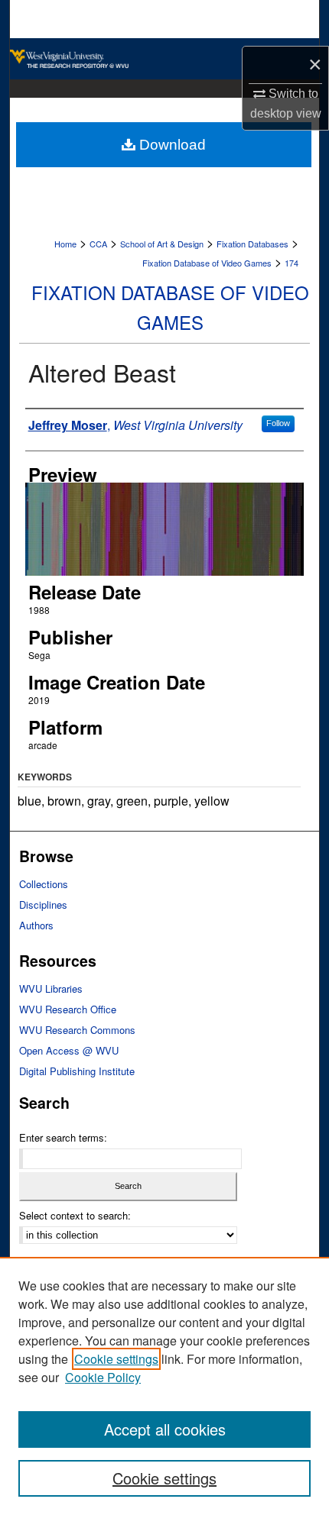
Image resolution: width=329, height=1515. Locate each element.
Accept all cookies (165, 1429)
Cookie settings (116, 1359)
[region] (164, 1386)
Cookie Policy (103, 1377)
